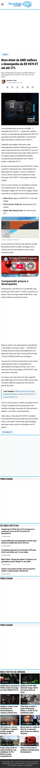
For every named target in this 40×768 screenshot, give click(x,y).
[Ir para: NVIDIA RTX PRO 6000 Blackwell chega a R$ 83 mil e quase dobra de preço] (30, 678)
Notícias (32, 682)
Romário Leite (12, 80)
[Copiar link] (32, 87)
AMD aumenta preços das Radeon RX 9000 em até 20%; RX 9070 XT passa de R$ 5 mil (19, 394)
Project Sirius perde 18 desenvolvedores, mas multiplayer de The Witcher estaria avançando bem (8, 752)
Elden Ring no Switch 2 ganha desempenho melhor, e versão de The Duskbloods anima (28, 709)
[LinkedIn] (27, 87)
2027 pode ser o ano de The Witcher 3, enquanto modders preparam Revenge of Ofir (9, 730)
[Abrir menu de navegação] (3, 4)
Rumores (9, 744)
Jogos (5, 54)
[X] (12, 87)
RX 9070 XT (8, 432)
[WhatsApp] (17, 87)
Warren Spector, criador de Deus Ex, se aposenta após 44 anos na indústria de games (30, 730)
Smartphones (32, 744)
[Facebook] (7, 87)
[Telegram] (22, 87)
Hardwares (5, 682)
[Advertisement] (20, 30)
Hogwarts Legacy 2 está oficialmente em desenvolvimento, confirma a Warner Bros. (9, 709)
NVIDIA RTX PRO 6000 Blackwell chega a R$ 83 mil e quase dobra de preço (29, 689)
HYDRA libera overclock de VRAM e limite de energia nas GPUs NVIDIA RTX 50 (9, 688)
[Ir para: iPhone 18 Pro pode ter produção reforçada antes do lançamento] (30, 740)
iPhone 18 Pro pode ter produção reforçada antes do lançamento (29, 750)
